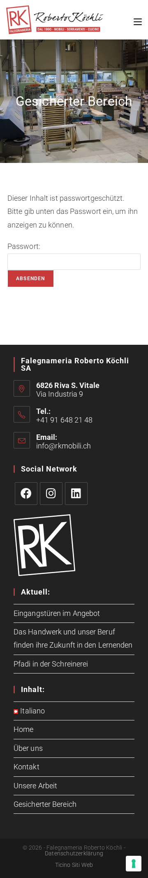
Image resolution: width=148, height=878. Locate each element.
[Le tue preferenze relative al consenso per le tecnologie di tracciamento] (133, 863)
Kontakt (26, 766)
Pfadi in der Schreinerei (51, 664)
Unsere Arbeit (35, 785)
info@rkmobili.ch (63, 445)
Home (23, 729)
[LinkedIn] (76, 493)
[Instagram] (51, 493)
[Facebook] (26, 493)
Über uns (28, 748)
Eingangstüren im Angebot (57, 613)
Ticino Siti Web (74, 865)
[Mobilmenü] (138, 19)
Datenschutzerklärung (74, 853)
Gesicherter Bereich (45, 804)
